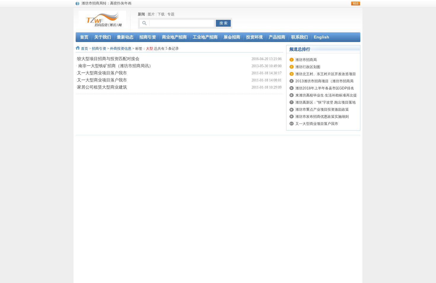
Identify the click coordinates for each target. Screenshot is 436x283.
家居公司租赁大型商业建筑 (102, 87)
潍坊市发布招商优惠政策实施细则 (322, 117)
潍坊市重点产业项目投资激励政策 (322, 109)
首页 (84, 48)
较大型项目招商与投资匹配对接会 (108, 59)
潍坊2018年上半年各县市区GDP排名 (324, 88)
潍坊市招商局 (306, 60)
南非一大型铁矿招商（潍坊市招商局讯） (115, 66)
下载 (161, 14)
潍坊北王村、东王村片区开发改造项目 (325, 74)
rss (355, 3)
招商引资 (99, 48)
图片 (151, 14)
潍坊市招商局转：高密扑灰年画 (106, 3)
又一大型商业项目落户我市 (102, 73)
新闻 (141, 14)
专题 (170, 14)
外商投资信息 (120, 48)
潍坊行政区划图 (307, 67)
